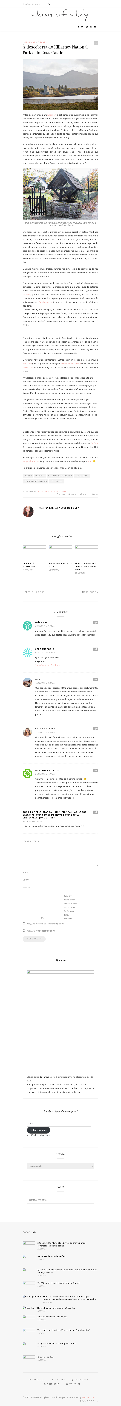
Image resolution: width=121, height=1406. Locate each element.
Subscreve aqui (38, 1130)
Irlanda (30, 42)
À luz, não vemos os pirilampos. (52, 1316)
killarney (40, 476)
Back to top (88, 1401)
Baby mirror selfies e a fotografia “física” (56, 1343)
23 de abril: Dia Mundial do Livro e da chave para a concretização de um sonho (61, 1244)
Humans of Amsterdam (29, 565)
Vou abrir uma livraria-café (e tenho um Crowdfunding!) (63, 1330)
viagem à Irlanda (31, 461)
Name (26, 872)
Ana (37, 679)
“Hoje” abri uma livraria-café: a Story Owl (56, 1307)
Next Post (89, 592)
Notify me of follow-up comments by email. (45, 923)
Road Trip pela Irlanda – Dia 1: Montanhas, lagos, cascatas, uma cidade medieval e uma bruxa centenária (69, 1298)
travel (42, 42)
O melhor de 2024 (45, 1356)
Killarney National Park (60, 476)
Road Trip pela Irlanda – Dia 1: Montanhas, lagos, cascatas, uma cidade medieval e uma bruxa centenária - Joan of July (55, 815)
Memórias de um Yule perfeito (51, 1256)
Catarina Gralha (46, 728)
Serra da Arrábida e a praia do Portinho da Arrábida (85, 566)
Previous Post (34, 592)
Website (26, 887)
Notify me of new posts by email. (41, 930)
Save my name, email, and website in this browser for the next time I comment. (70, 907)
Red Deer (27, 363)
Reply (95, 622)
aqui (90, 461)
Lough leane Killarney (35, 481)
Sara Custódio (42, 665)
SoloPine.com (88, 1397)
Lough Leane (82, 476)
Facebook (55, 665)
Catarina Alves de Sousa (52, 491)
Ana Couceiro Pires (47, 770)
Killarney (52, 114)
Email (26, 879)
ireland (28, 476)
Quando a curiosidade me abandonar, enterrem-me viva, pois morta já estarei (67, 1271)
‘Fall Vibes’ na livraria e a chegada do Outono (58, 1283)
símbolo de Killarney (71, 363)
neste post (28, 367)
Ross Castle (56, 481)
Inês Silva (41, 622)
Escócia (94, 443)
